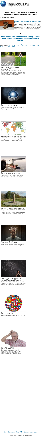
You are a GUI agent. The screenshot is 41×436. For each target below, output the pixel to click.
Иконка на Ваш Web (15, 432)
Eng (5, 432)
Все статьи (11, 46)
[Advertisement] (20, 397)
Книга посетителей (30, 432)
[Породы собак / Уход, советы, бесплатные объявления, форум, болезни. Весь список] (14, 4)
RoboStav (21, 434)
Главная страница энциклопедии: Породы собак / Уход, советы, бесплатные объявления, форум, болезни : (20, 38)
